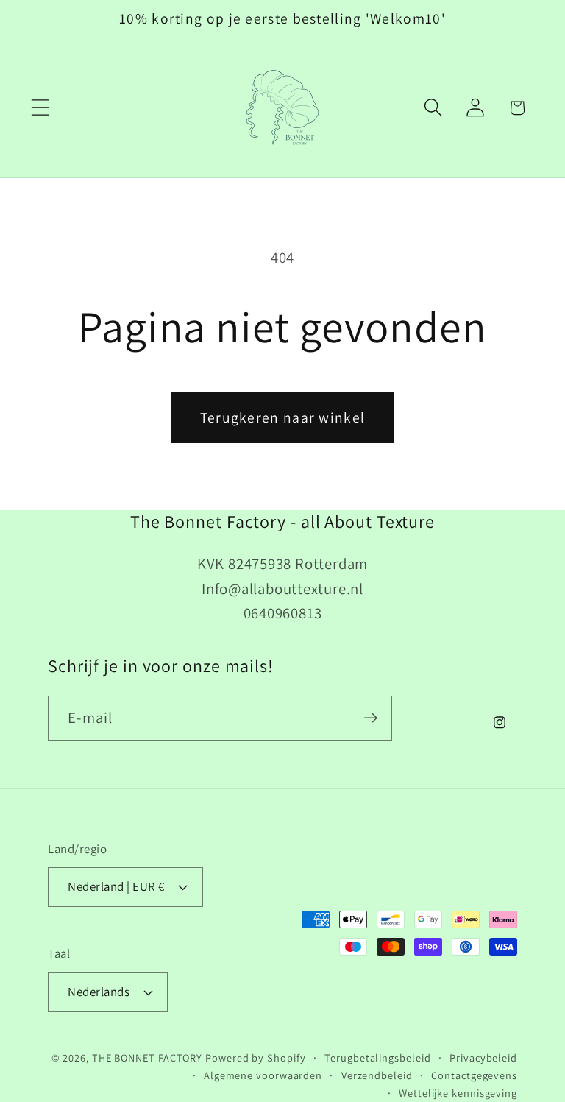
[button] (40, 108)
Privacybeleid (483, 1057)
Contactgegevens (474, 1075)
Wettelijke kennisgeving (458, 1093)
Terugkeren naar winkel (283, 417)
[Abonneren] (370, 718)
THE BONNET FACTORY (147, 1057)
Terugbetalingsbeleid (377, 1057)
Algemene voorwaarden (263, 1075)
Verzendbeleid (377, 1075)
